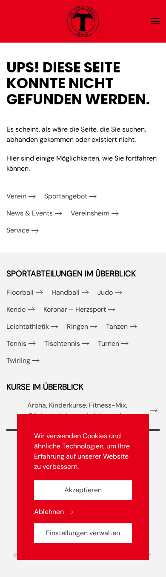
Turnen (108, 343)
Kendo (16, 309)
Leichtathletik (27, 326)
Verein (16, 196)
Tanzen (117, 326)
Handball (66, 292)
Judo (105, 292)
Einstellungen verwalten (83, 532)
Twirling (18, 360)
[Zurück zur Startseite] (83, 21)
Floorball (20, 292)
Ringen (77, 326)
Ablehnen (49, 511)
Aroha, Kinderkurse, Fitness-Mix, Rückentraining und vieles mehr (77, 410)
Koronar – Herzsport (74, 309)
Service (17, 230)
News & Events (29, 213)
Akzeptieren (83, 489)
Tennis (16, 343)
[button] (155, 21)
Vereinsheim (90, 213)
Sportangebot (65, 196)
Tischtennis (62, 343)
